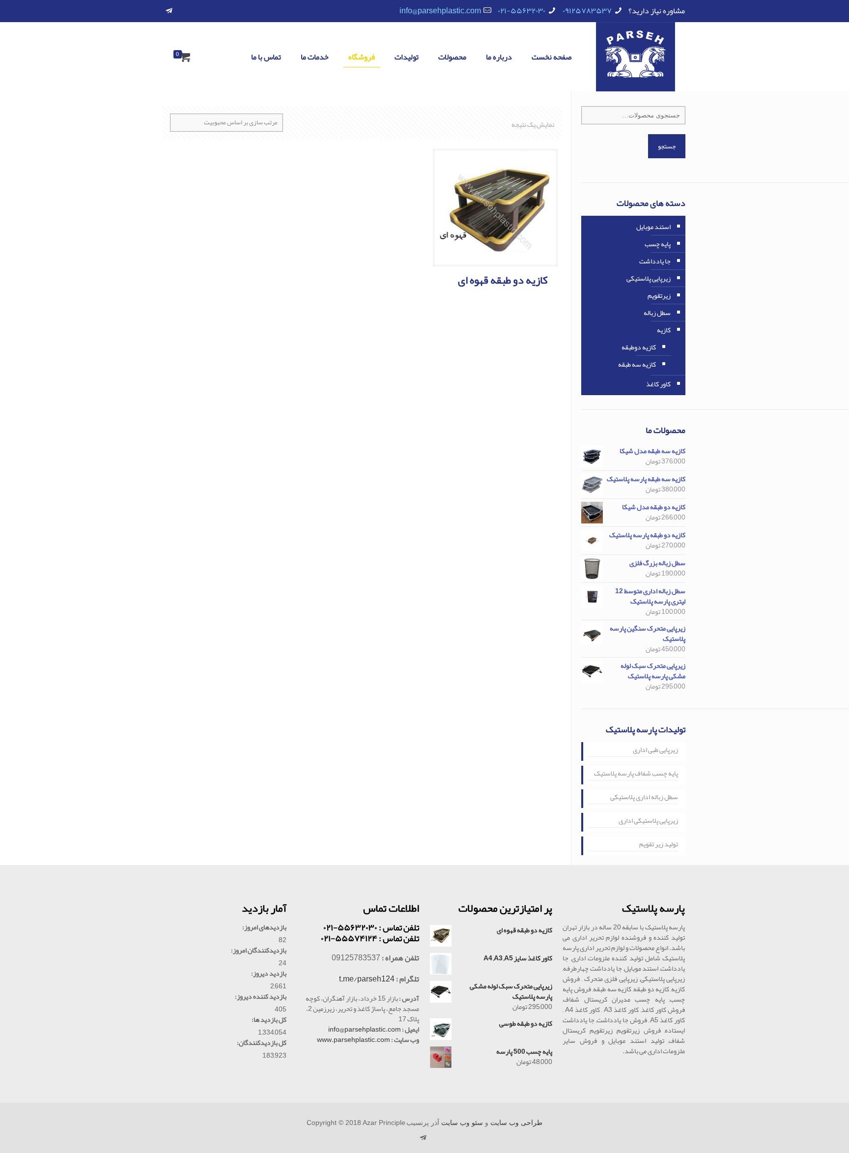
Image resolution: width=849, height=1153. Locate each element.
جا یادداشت (655, 261)
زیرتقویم (659, 295)
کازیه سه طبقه (637, 364)
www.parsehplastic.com (353, 1039)
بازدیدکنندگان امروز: (258, 950)
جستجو (667, 146)
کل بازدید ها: (269, 1019)
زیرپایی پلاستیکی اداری (648, 821)
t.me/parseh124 (367, 979)
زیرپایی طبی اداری (655, 750)
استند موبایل (653, 226)
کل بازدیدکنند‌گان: (261, 1043)
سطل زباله (657, 312)
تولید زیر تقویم (658, 845)
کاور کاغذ (658, 384)
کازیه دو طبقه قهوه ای (503, 280)
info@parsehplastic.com (440, 11)
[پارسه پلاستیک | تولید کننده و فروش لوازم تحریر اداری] (635, 56)
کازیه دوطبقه (639, 347)
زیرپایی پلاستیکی (648, 278)
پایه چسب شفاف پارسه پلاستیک (636, 774)
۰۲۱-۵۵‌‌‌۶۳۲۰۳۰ (521, 11)
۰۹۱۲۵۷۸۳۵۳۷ (587, 11)
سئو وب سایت (462, 1122)
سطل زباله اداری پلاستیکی (644, 798)
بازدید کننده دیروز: (260, 996)
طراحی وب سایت (516, 1122)
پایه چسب (658, 244)
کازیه (664, 330)
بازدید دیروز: (268, 973)
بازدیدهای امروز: (264, 927)
